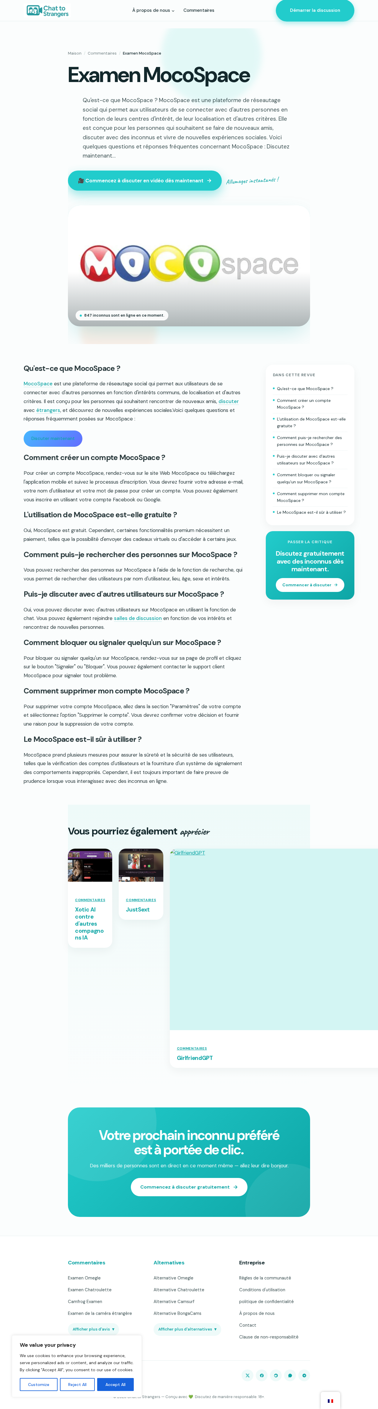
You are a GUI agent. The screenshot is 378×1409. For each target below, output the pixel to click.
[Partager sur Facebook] (262, 1375)
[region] (77, 1366)
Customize (38, 1384)
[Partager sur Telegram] (304, 1375)
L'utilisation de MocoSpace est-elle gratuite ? (311, 422)
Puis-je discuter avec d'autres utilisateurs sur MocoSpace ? (306, 460)
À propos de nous (257, 1313)
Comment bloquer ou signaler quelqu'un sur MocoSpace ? (306, 478)
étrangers (48, 410)
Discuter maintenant (53, 438)
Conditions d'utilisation (262, 1289)
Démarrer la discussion (315, 10)
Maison (75, 53)
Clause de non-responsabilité (269, 1337)
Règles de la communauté (265, 1278)
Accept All (115, 1384)
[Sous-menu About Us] (173, 10)
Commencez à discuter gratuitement (185, 1187)
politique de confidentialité (266, 1301)
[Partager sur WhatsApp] (290, 1375)
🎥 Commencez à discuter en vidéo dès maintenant (140, 180)
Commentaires (102, 53)
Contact (247, 1325)
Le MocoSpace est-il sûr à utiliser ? (311, 512)
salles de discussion (138, 618)
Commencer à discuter (306, 584)
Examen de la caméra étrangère (100, 1313)
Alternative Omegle (173, 1278)
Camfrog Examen (85, 1301)
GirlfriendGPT (195, 1058)
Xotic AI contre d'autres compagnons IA (89, 923)
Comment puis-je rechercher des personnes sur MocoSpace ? (309, 441)
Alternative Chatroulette (179, 1289)
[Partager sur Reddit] (276, 1375)
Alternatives (169, 1262)
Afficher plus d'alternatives (187, 1329)
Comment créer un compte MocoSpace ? (304, 403)
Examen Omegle (84, 1278)
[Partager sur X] (247, 1375)
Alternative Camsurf (174, 1301)
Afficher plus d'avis (93, 1329)
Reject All (77, 1384)
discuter (229, 401)
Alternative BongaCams (177, 1313)
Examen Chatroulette (90, 1289)
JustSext (138, 909)
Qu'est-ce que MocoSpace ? (305, 388)
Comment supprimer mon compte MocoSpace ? (311, 497)
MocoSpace (38, 383)
